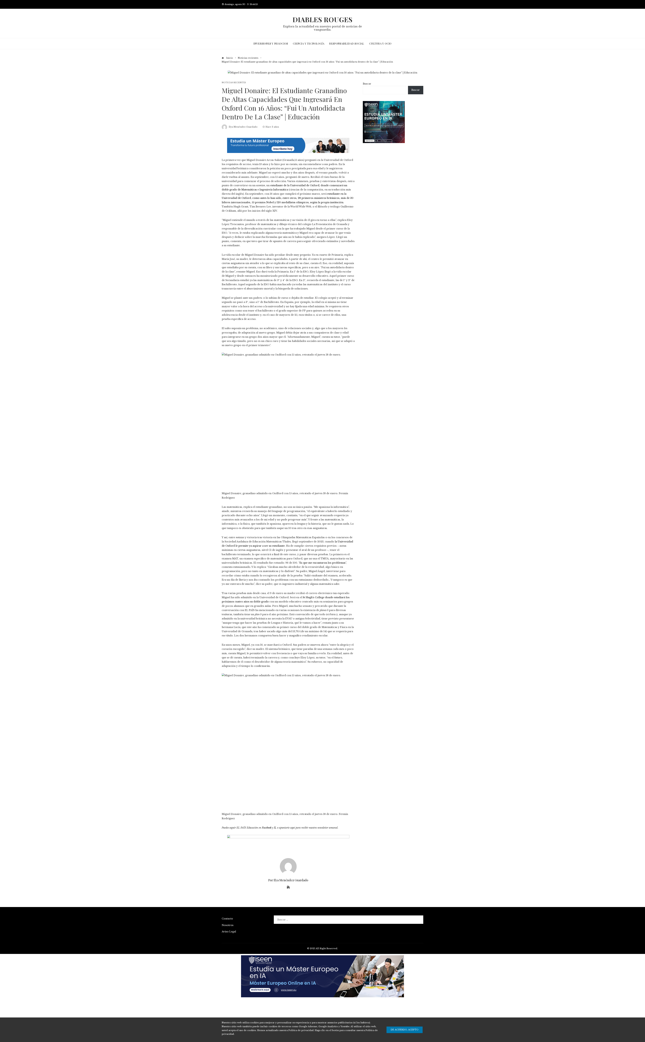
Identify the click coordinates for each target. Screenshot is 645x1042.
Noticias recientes (234, 83)
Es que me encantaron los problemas (322, 562)
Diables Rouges (323, 19)
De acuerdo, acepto (404, 1029)
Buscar (367, 83)
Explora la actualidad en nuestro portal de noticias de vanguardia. (322, 28)
